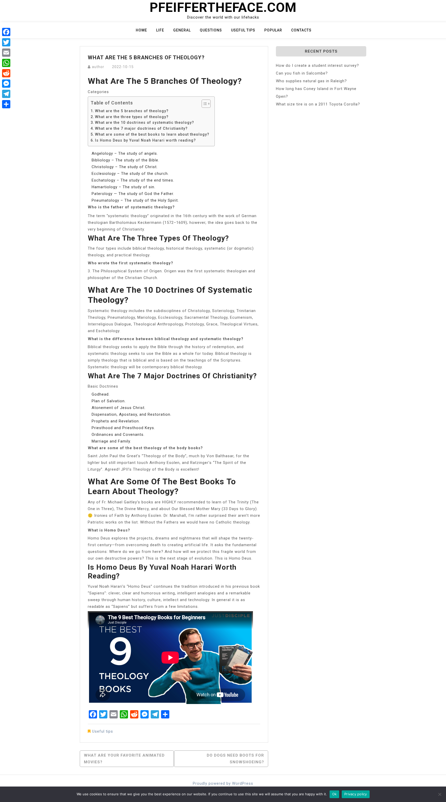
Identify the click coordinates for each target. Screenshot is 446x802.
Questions (211, 30)
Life (160, 30)
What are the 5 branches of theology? (132, 111)
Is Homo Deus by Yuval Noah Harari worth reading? (145, 140)
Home (141, 30)
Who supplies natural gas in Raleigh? (311, 81)
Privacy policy (355, 794)
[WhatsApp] (6, 63)
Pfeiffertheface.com (223, 7)
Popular (273, 30)
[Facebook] (6, 32)
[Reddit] (6, 73)
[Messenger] (6, 83)
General (182, 30)
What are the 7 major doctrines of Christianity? (141, 128)
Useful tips (243, 30)
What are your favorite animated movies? (124, 758)
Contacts (301, 30)
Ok (334, 794)
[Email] (6, 52)
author (98, 67)
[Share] (6, 104)
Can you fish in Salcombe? (302, 73)
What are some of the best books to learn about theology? (152, 134)
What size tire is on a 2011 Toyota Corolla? (318, 104)
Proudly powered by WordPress (223, 783)
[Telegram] (6, 94)
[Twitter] (6, 42)
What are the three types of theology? (132, 117)
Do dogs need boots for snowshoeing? (235, 758)
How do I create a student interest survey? (317, 65)
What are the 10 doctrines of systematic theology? (144, 122)
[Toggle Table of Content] (203, 103)
